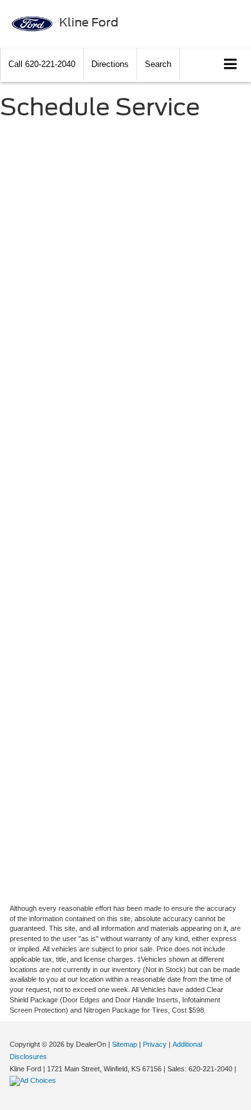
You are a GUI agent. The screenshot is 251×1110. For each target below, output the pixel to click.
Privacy (155, 1044)
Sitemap (124, 1044)
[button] (42, 64)
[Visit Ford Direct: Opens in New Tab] (34, 1080)
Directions (110, 64)
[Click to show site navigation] (230, 64)
